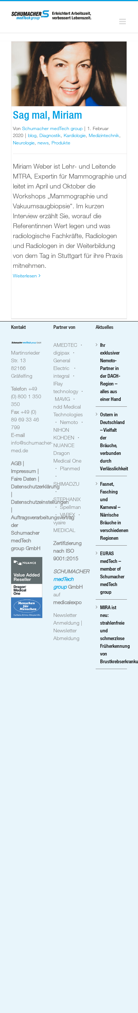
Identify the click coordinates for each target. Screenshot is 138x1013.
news (43, 143)
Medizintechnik (104, 135)
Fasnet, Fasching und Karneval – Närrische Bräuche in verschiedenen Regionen (111, 511)
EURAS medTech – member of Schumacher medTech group (111, 572)
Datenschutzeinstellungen (40, 502)
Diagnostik (50, 135)
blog (32, 135)
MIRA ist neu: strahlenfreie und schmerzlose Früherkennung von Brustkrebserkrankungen (111, 634)
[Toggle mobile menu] (123, 21)
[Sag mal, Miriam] (69, 74)
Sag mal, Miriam (47, 114)
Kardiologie (75, 135)
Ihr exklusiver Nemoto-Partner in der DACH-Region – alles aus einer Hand (110, 372)
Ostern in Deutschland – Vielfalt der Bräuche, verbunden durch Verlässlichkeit (111, 441)
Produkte (61, 143)
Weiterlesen (25, 276)
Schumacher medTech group (52, 128)
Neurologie (24, 143)
